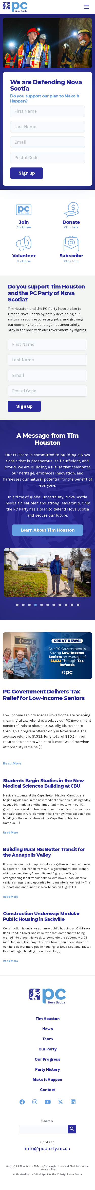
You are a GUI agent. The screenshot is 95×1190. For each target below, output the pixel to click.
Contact (47, 1089)
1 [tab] (17, 605)
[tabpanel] (47, 572)
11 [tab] (78, 605)
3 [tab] (29, 605)
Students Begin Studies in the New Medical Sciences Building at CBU (43, 783)
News (47, 1028)
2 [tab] (23, 605)
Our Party (47, 1049)
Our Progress (47, 1059)
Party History (47, 1069)
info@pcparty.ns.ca (47, 1148)
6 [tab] (48, 605)
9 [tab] (66, 605)
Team (47, 1038)
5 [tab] (42, 605)
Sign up (26, 173)
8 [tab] (60, 605)
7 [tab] (54, 605)
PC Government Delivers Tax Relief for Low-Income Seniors (44, 694)
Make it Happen (47, 1079)
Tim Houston (47, 1018)
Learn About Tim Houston (47, 530)
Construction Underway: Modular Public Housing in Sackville (41, 916)
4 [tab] (35, 605)
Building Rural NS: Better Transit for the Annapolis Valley (44, 852)
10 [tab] (72, 605)
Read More (12, 763)
